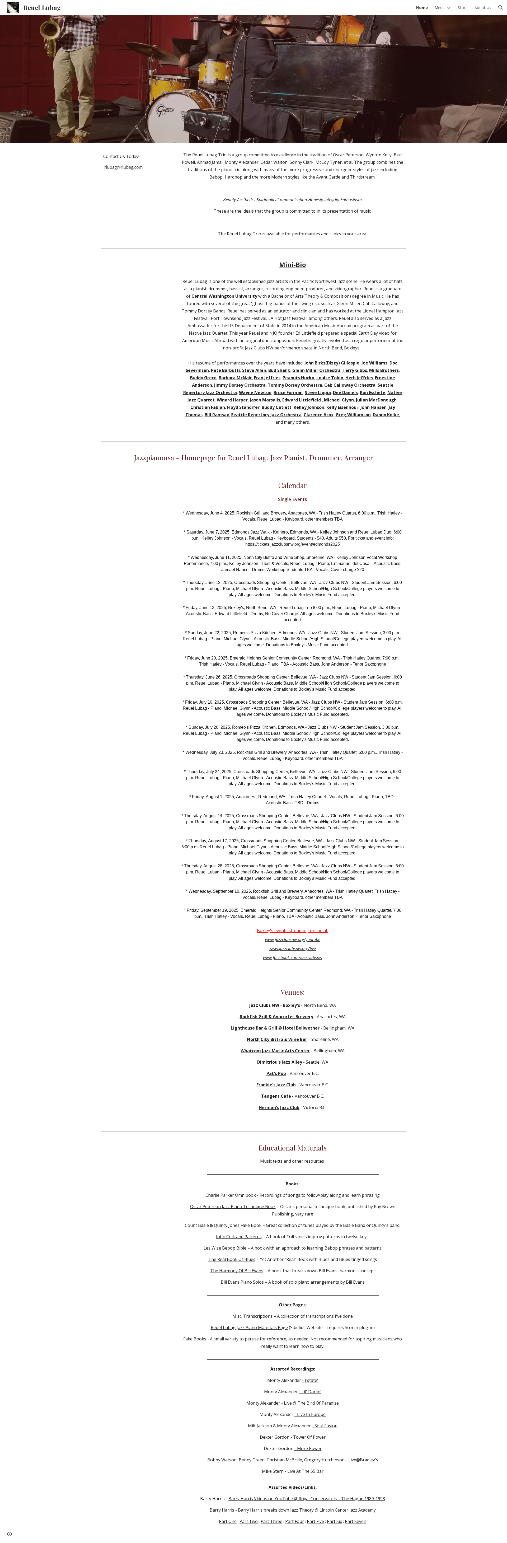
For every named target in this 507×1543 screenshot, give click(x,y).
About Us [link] (483, 7)
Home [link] (422, 7)
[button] (500, 7)
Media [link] (440, 7)
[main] (123, 156)
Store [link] (463, 7)
